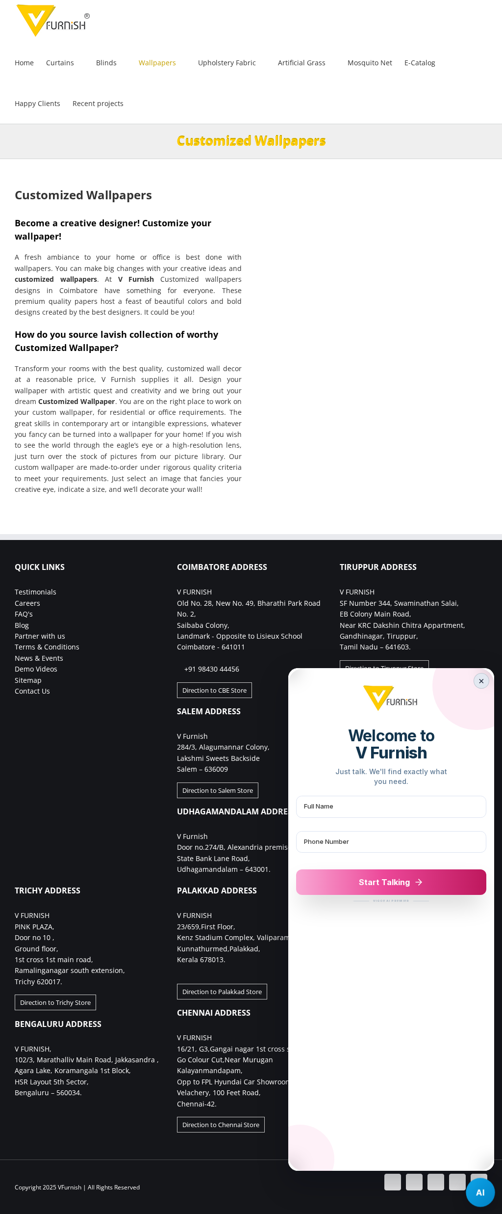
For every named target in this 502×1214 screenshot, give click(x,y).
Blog (22, 625)
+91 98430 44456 (211, 669)
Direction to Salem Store (217, 790)
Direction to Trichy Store (55, 1002)
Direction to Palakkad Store (222, 991)
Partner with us (40, 636)
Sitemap (28, 680)
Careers (27, 603)
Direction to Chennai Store (220, 1124)
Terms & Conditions (47, 646)
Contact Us (32, 691)
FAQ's (24, 614)
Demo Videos (36, 669)
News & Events (39, 658)
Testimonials (35, 591)
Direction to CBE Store (214, 690)
